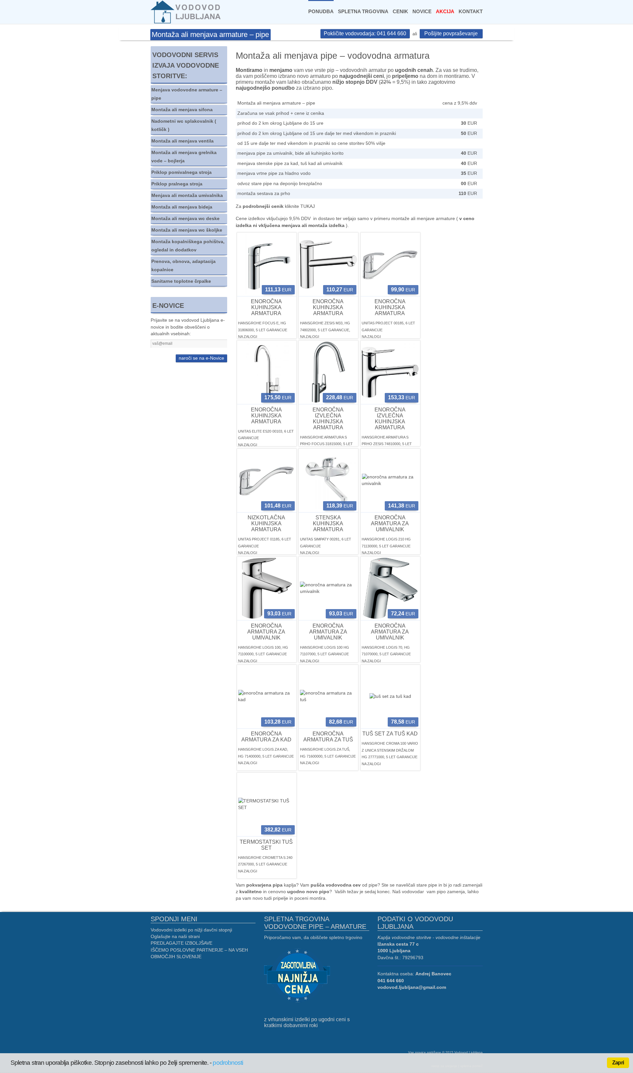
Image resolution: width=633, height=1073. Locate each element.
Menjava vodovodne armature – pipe (186, 94)
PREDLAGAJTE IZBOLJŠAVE (181, 943)
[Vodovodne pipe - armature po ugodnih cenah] (297, 976)
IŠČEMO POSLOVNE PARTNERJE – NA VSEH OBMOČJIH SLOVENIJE (199, 953)
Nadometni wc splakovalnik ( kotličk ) (183, 125)
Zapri (618, 1062)
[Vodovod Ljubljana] (186, 11)
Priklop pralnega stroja (176, 183)
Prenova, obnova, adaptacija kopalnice (183, 265)
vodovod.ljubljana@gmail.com (411, 987)
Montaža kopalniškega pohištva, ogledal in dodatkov (188, 245)
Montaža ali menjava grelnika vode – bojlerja (184, 156)
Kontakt (471, 11)
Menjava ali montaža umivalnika (187, 195)
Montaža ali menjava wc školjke (186, 230)
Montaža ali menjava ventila (182, 141)
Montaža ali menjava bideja (181, 207)
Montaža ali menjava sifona (182, 109)
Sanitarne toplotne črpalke (181, 281)
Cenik (400, 11)
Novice (422, 11)
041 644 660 (390, 980)
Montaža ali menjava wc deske (185, 218)
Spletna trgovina (363, 11)
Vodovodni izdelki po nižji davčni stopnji (191, 929)
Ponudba (321, 11)
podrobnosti (228, 1062)
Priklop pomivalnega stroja (181, 172)
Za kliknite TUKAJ (275, 206)
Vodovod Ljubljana (468, 1052)
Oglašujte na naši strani (175, 936)
